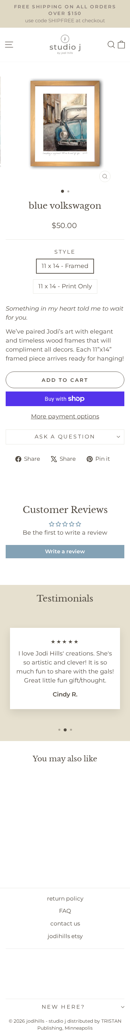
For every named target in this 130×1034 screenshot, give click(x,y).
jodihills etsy (65, 936)
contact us (65, 923)
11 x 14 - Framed (65, 266)
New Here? (63, 1007)
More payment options (65, 416)
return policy (65, 898)
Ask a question (65, 436)
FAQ (65, 910)
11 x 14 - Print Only (65, 286)
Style (65, 252)
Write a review (65, 551)
